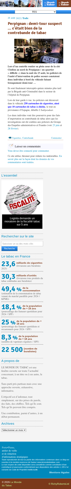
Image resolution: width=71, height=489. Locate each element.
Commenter (56, 137)
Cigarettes (16, 137)
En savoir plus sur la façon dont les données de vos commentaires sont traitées (35, 159)
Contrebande (27, 137)
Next (37, 201)
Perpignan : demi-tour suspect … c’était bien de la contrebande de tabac (35, 28)
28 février (12, 128)
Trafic (25, 18)
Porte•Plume (8, 447)
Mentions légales (59, 472)
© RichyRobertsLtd (59, 483)
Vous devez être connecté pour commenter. (28, 150)
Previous (7, 201)
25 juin (56, 125)
